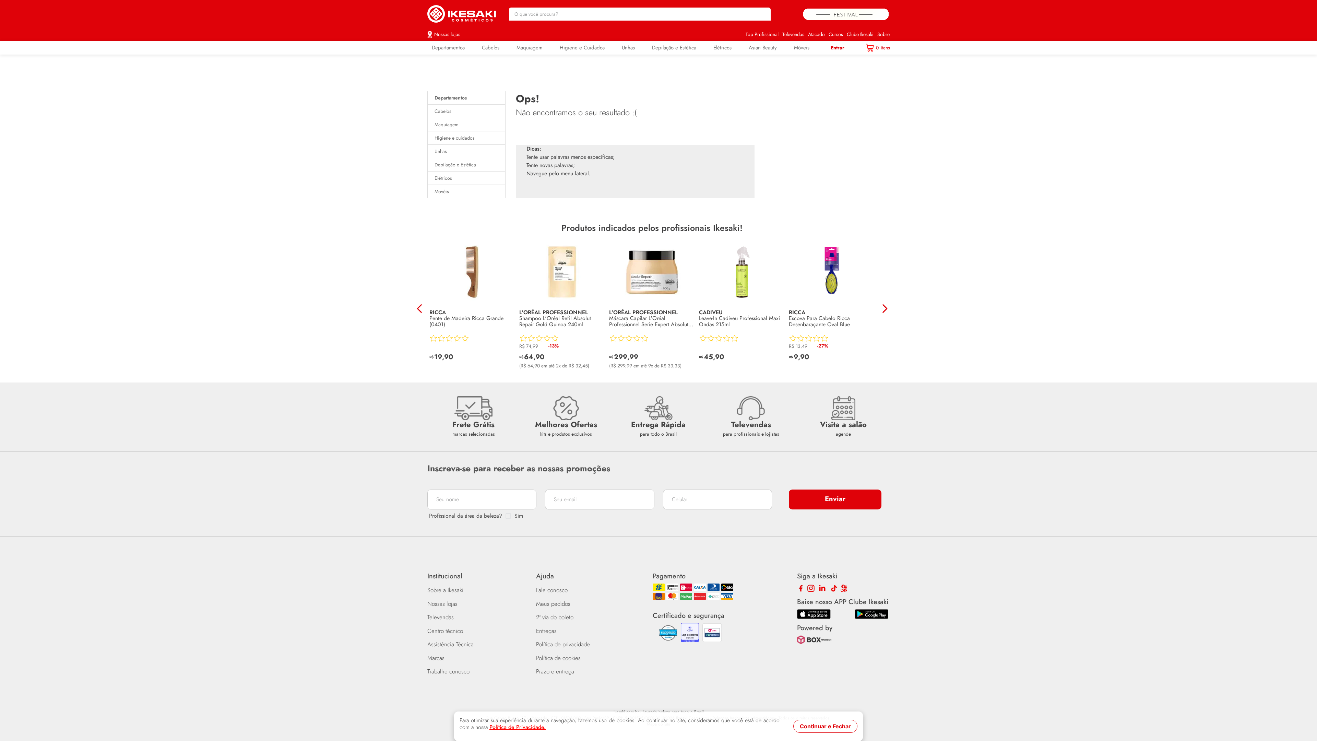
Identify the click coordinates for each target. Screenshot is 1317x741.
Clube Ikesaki (860, 34)
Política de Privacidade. (517, 727)
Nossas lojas (447, 34)
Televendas (793, 34)
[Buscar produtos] (762, 14)
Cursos (836, 34)
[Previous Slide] (419, 308)
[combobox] (640, 14)
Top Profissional (762, 34)
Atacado (816, 34)
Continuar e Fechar (825, 726)
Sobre (883, 34)
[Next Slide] (884, 308)
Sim (518, 516)
